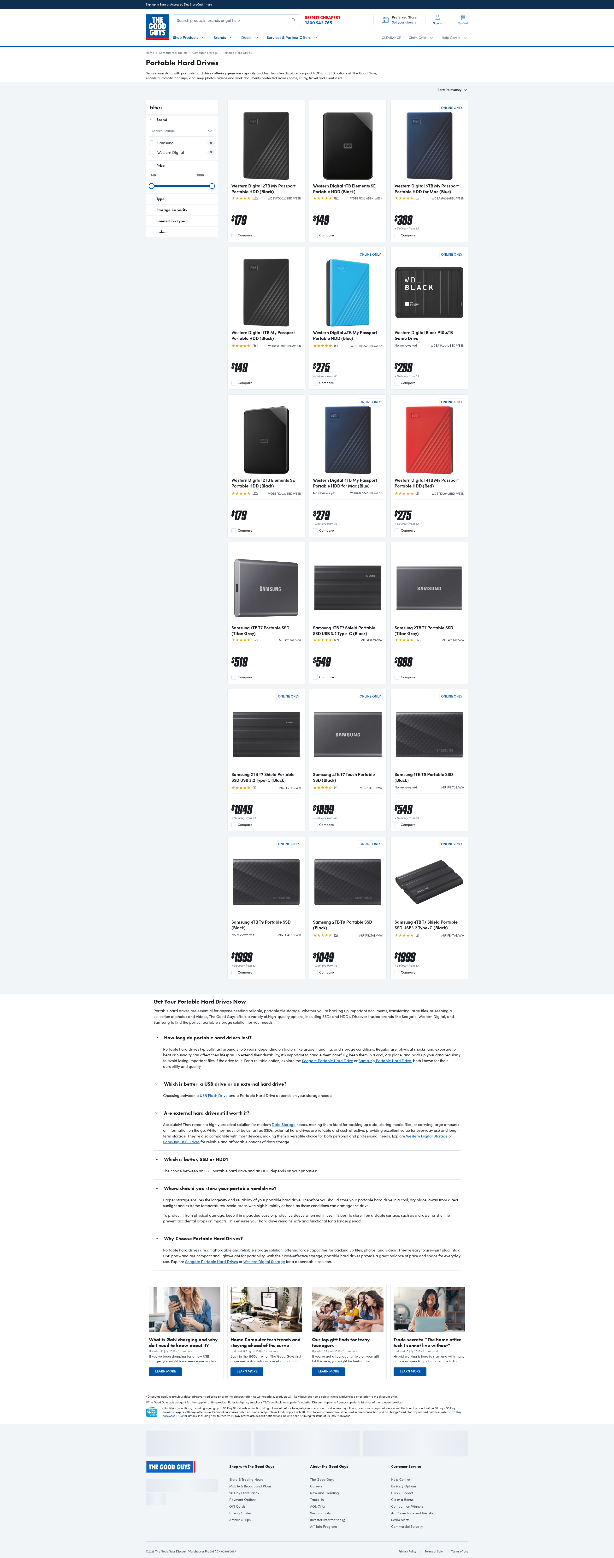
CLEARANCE (391, 37)
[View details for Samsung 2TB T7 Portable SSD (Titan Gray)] (429, 584)
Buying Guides (240, 1526)
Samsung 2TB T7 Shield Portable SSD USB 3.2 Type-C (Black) (263, 777)
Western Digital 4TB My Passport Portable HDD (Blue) (345, 335)
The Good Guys (322, 1492)
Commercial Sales (405, 1539)
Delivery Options (403, 1499)
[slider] (151, 186)
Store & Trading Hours (246, 1492)
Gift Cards (237, 1519)
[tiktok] (165, 1490)
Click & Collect (402, 1506)
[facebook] (148, 1490)
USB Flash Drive (214, 1095)
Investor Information (325, 1532)
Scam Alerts (400, 1532)
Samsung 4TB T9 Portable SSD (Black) (261, 925)
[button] (184, 1359)
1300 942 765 (318, 22)
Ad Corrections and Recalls (412, 1526)
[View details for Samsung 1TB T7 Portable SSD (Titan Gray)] (266, 584)
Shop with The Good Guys (251, 1479)
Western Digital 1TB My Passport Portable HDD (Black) (263, 335)
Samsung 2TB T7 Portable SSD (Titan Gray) (424, 630)
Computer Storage (205, 52)
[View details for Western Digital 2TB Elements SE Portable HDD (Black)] (266, 436)
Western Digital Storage (427, 1135)
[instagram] (156, 1490)
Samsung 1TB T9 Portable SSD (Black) (424, 777)
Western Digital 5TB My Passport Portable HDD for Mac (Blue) (427, 188)
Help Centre (400, 1492)
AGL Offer (317, 1519)
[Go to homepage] (157, 27)
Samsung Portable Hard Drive (385, 1060)
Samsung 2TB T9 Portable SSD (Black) (342, 925)
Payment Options (242, 1512)
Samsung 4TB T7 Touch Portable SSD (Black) (344, 777)
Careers (316, 1499)
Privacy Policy (178, 1540)
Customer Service (406, 1479)
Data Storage (283, 1124)
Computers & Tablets (173, 52)
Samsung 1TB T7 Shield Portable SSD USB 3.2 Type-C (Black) (344, 630)
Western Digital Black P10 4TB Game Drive (424, 335)
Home (150, 52)
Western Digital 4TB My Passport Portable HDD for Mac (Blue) (345, 483)
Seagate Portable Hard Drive (327, 1060)
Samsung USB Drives (181, 1141)
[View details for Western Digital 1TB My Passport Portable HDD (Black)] (266, 289)
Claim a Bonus (402, 1512)
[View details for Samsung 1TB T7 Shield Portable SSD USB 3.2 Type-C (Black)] (348, 584)
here (209, 4)
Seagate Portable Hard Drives (211, 1261)
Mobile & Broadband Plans (250, 1499)
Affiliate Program (323, 1539)
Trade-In (317, 1512)
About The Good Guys (329, 1479)
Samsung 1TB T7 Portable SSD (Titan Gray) (260, 630)
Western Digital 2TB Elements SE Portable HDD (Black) (263, 483)
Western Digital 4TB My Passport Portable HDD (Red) (427, 483)
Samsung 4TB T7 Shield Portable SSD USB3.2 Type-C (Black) (426, 925)
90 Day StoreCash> (244, 1506)
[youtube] (174, 1490)
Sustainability (320, 1526)
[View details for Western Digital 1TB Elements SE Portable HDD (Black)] (348, 142)
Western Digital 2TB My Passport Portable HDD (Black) (263, 188)
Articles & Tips (240, 1532)
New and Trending (324, 1506)
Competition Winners (407, 1519)
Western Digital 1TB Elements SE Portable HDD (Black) (344, 188)
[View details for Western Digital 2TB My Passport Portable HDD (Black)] (266, 142)
